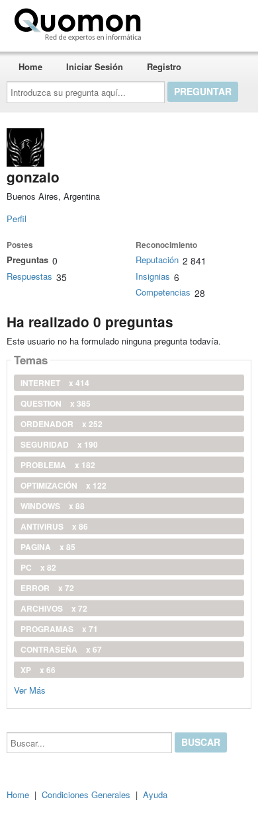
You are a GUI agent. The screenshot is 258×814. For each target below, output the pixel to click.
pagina (48, 547)
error (47, 588)
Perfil (16, 218)
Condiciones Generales (86, 794)
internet (55, 383)
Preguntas (27, 259)
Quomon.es (188, 21)
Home (30, 66)
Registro (164, 66)
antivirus (54, 526)
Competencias (163, 292)
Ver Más (30, 689)
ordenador (62, 424)
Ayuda (155, 794)
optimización (64, 485)
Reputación (157, 259)
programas (59, 629)
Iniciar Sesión (94, 66)
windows (53, 506)
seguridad (59, 444)
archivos (54, 608)
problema (58, 465)
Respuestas (29, 276)
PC (38, 567)
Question (56, 403)
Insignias (153, 276)
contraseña (61, 649)
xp (38, 670)
